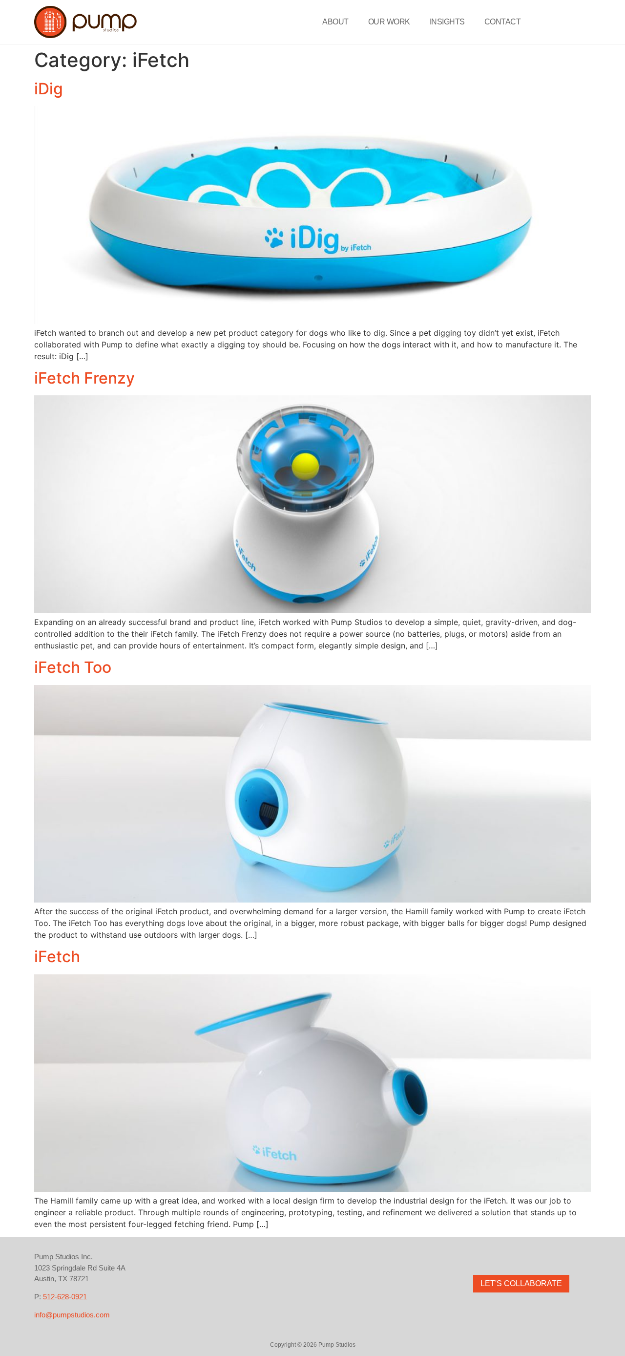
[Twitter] (521, 1257)
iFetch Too (72, 667)
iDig (48, 88)
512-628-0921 (65, 1296)
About (335, 22)
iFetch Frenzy (84, 377)
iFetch (57, 956)
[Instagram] (500, 1257)
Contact (502, 22)
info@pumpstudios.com (72, 1315)
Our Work (389, 22)
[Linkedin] (542, 1257)
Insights (447, 22)
